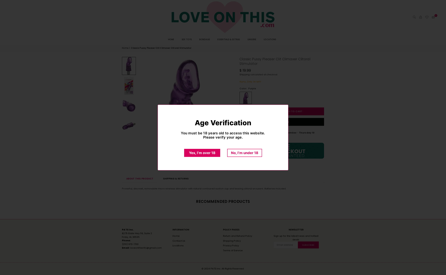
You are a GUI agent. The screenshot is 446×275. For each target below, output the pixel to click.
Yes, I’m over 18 (202, 153)
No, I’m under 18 (244, 153)
